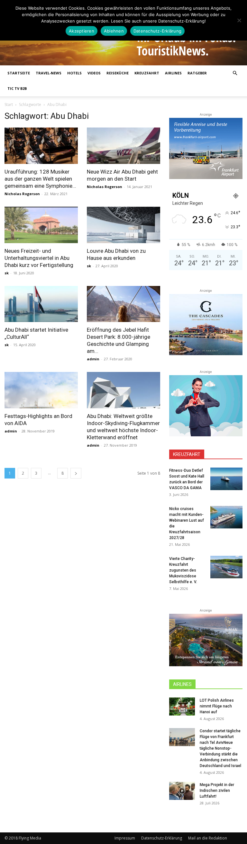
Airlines (173, 73)
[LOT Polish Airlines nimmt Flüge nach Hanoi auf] (182, 706)
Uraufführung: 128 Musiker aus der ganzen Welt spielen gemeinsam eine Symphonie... (40, 178)
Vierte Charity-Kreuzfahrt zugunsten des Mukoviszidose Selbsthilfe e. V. (183, 570)
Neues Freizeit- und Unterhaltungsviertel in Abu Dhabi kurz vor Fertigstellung (39, 258)
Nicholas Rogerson (22, 193)
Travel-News (48, 73)
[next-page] (75, 473)
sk (7, 272)
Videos (94, 73)
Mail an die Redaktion (207, 838)
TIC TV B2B (17, 88)
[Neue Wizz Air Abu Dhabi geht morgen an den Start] (123, 146)
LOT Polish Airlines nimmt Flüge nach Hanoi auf (217, 706)
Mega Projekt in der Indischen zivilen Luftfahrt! (217, 790)
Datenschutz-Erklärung (161, 838)
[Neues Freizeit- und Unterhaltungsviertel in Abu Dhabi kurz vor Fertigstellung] (41, 225)
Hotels (74, 73)
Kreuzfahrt (146, 73)
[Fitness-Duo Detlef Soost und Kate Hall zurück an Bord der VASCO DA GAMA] (226, 479)
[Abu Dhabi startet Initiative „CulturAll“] (41, 304)
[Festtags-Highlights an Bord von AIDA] (41, 390)
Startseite (18, 73)
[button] (234, 73)
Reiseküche (117, 73)
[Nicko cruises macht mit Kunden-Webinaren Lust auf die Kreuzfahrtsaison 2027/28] (226, 517)
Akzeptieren (81, 30)
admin (93, 358)
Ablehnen (114, 30)
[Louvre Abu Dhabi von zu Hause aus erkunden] (123, 225)
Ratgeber (197, 73)
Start (9, 104)
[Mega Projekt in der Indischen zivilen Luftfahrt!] (182, 791)
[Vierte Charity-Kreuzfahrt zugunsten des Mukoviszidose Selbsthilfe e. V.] (226, 567)
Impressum (124, 838)
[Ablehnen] (239, 20)
